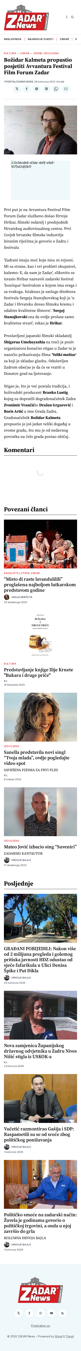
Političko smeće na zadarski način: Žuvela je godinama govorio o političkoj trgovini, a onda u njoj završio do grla (40, 1222)
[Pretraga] (72, 17)
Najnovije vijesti (40, 39)
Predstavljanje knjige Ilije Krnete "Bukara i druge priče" (38, 672)
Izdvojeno (11, 746)
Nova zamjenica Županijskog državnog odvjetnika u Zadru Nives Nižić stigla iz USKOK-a (40, 1051)
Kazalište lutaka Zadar (22, 573)
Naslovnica (12, 39)
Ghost (58, 1336)
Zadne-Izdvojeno (46, 53)
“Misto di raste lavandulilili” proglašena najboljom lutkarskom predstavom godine (40, 584)
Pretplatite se (40, 1325)
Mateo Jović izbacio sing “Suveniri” (40, 846)
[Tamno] (67, 17)
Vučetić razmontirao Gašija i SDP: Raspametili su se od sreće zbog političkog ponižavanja (39, 1134)
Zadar (64, 39)
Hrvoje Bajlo (21, 860)
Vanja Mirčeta (21, 597)
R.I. (6, 681)
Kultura (10, 53)
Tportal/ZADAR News (18, 81)
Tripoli (70, 1336)
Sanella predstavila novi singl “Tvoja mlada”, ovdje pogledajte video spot (36, 757)
